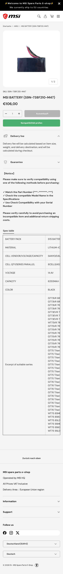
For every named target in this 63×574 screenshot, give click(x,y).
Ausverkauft (42, 113)
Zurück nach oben (31, 458)
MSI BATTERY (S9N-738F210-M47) (34, 26)
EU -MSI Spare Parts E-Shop (21, 565)
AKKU (16, 26)
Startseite (7, 26)
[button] (52, 16)
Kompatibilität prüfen (31, 123)
